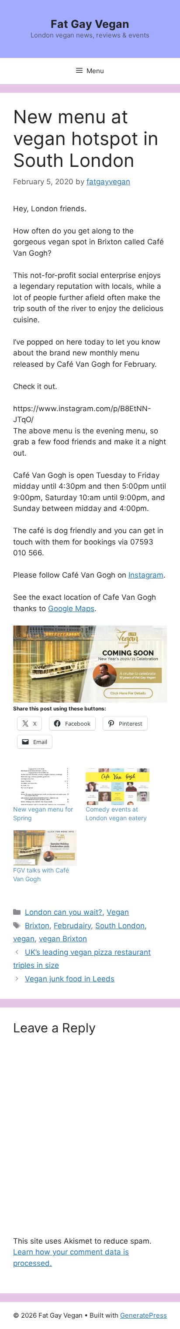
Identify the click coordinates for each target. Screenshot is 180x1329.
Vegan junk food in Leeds (69, 978)
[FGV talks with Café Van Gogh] (45, 848)
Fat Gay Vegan (90, 23)
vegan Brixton (63, 938)
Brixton (37, 925)
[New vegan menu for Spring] (45, 786)
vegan (24, 938)
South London (120, 925)
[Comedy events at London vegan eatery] (117, 786)
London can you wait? (63, 912)
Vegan (118, 912)
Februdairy (72, 925)
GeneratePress (143, 1315)
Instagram (145, 575)
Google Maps (71, 608)
